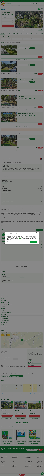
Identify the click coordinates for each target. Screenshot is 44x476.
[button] (10, 241)
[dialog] (22, 238)
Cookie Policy (20, 238)
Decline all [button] (26, 241)
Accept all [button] (33, 241)
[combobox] (36, 232)
